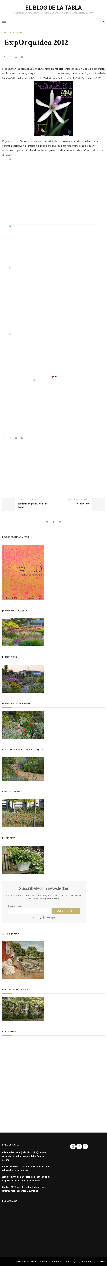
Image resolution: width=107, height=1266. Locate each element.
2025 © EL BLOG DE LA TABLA (31, 1261)
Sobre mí (56, 1261)
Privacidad (87, 1261)
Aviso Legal (71, 1261)
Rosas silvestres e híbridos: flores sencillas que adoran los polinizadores (26, 1168)
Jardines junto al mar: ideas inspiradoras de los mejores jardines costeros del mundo (26, 1178)
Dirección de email (15, 906)
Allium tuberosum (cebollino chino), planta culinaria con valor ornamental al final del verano (24, 1156)
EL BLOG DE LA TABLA (53, 7)
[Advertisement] (53, 461)
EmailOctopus (50, 918)
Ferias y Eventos (13, 32)
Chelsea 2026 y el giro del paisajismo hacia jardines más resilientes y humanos (24, 1189)
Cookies (101, 1261)
